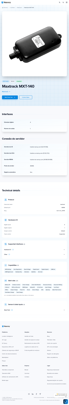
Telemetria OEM (6, 373)
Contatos (27, 377)
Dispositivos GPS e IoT (8, 347)
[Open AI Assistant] (65, 401)
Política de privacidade (39, 397)
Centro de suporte (52, 343)
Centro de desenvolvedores (9, 354)
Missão (26, 370)
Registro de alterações (53, 354)
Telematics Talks (51, 340)
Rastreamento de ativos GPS (32, 343)
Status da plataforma (52, 357)
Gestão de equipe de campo (32, 340)
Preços (4, 361)
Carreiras (27, 373)
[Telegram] (40, 394)
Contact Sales (25, 97)
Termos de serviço (51, 397)
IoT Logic (4, 340)
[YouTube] (29, 394)
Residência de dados (52, 373)
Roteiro (49, 350)
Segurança (50, 377)
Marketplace (5, 357)
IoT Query (4, 343)
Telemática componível (8, 370)
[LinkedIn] (32, 394)
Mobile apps (5, 380)
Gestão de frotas (29, 336)
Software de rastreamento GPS (10, 377)
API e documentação (52, 347)
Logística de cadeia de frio (31, 347)
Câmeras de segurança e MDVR (10, 350)
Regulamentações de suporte (55, 380)
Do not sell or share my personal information (50, 400)
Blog (48, 336)
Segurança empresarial (53, 370)
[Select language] (59, 2)
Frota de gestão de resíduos (32, 350)
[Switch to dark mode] (63, 2)
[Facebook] (36, 394)
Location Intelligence (7, 336)
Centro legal (61, 397)
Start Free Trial (8, 97)
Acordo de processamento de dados (56, 384)
